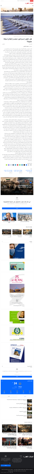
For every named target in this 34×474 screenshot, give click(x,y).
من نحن (8, 472)
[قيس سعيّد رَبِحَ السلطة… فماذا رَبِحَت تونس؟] (25, 441)
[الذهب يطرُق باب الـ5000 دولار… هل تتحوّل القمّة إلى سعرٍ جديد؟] (29, 409)
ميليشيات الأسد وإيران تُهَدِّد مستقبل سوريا (8, 171)
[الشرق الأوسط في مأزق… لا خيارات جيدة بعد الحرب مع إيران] (25, 428)
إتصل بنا (2, 472)
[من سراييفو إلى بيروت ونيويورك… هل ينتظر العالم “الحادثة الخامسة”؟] (29, 401)
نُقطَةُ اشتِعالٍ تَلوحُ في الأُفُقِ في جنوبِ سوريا (18, 171)
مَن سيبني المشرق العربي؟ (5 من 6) (21, 415)
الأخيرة (9, 396)
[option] (17, 186)
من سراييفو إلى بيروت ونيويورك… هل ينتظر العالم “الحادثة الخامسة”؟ (16, 399)
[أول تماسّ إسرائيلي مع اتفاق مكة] (6, 231)
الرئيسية (30, 36)
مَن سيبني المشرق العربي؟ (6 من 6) (21, 403)
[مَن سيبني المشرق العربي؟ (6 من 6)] (29, 405)
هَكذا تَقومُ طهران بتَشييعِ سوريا (28, 171)
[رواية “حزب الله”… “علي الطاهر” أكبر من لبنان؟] (17, 231)
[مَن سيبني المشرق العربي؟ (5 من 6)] (29, 416)
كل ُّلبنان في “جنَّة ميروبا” (22, 411)
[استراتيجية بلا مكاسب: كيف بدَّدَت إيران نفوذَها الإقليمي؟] (9, 428)
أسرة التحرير (4, 472)
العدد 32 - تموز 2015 (26, 36)
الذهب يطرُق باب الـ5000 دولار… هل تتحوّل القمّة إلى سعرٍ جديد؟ (17, 407)
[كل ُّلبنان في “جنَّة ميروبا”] (29, 412)
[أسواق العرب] (29, 3)
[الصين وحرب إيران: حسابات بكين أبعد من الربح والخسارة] (9, 441)
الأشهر (25, 396)
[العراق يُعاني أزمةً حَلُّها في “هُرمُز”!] (27, 231)
